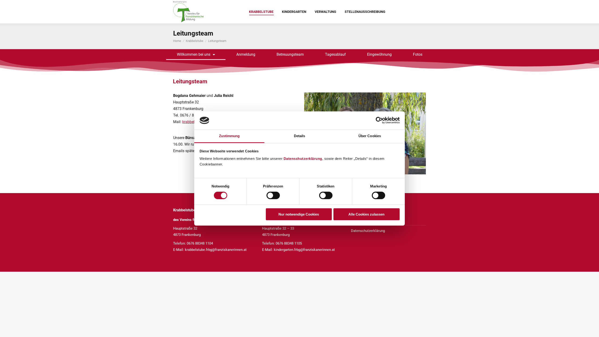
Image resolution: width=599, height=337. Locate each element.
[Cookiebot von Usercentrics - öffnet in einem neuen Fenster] (379, 120)
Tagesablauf (335, 54)
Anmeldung (245, 54)
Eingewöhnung (379, 54)
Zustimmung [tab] (229, 136)
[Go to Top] (592, 330)
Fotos (417, 54)
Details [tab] (299, 136)
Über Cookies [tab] (369, 136)
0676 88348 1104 (200, 243)
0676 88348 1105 (289, 243)
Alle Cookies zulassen (366, 214)
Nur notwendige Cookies (298, 214)
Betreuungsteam (290, 54)
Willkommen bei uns (193, 54)
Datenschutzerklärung (303, 159)
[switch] (273, 195)
